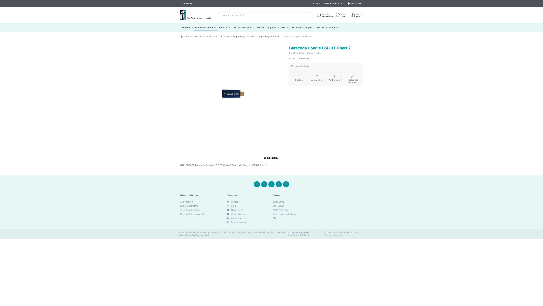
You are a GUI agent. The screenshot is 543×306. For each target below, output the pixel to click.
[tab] (271, 158)
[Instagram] (264, 184)
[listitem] (232, 94)
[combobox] (187, 3)
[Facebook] (257, 184)
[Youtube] (279, 184)
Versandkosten (204, 235)
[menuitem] (187, 27)
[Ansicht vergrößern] (232, 94)
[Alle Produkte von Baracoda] (291, 43)
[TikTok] (271, 184)
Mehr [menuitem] (332, 27)
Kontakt (317, 3)
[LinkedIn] (286, 184)
